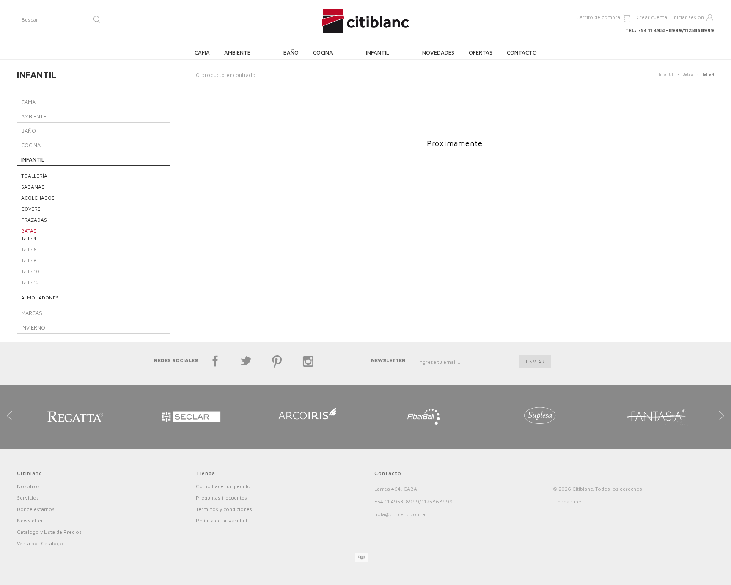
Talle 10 (30, 271)
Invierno (33, 327)
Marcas (31, 313)
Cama (202, 52)
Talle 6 (29, 249)
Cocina (323, 52)
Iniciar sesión (688, 17)
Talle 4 (28, 238)
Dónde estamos (36, 509)
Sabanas (32, 187)
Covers (31, 209)
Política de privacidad (221, 520)
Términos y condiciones (224, 509)
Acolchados (38, 198)
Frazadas (34, 220)
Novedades (438, 52)
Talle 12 (30, 282)
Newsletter (30, 520)
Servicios (28, 497)
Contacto (522, 52)
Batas (687, 74)
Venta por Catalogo (40, 543)
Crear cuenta (651, 17)
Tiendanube (567, 501)
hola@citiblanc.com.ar (400, 514)
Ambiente (237, 52)
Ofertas (480, 52)
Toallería (34, 176)
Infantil (377, 52)
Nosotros (28, 486)
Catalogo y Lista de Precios (49, 532)
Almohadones (40, 297)
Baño (291, 52)
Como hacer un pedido (223, 486)
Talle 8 (29, 260)
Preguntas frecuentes (221, 497)
